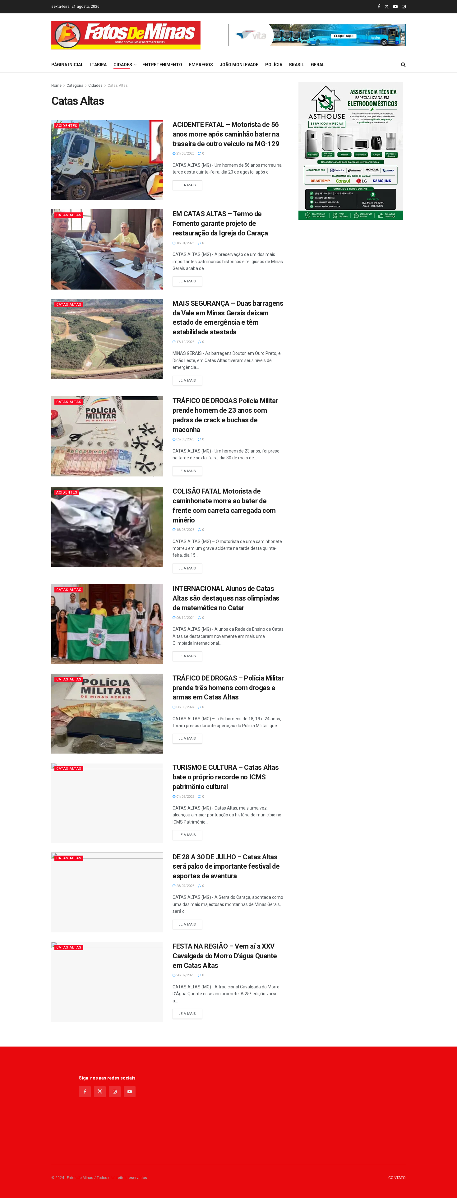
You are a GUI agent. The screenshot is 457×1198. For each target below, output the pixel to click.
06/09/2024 (184, 707)
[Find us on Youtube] (395, 7)
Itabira (98, 64)
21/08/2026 (184, 153)
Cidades (122, 64)
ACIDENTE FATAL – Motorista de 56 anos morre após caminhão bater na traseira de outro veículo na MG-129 (226, 134)
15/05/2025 (184, 530)
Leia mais (190, 185)
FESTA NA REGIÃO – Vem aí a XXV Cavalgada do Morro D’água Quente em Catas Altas (225, 955)
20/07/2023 (184, 975)
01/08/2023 (184, 797)
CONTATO (397, 1177)
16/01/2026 (184, 243)
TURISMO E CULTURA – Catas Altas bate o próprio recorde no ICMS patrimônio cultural (226, 777)
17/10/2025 (184, 342)
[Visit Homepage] (126, 35)
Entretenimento (162, 64)
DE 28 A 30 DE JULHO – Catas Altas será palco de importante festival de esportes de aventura (226, 866)
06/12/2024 (184, 618)
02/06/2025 (184, 439)
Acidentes (66, 126)
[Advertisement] (228, 1108)
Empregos (201, 64)
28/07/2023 (184, 886)
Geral (318, 64)
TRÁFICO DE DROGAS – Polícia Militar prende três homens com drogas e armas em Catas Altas (228, 687)
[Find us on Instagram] (404, 7)
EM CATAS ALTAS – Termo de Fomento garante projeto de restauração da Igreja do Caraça (220, 223)
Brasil (296, 64)
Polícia (273, 64)
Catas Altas (118, 85)
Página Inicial (67, 64)
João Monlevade (239, 64)
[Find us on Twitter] (387, 7)
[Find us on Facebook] (379, 7)
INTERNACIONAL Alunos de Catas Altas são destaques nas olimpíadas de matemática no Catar (226, 598)
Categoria (75, 85)
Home (56, 85)
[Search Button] (403, 64)
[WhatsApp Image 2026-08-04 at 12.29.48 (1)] (350, 150)
